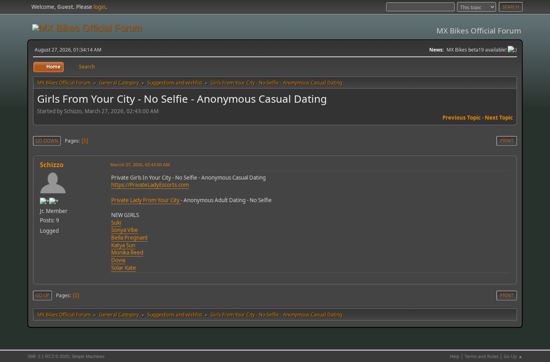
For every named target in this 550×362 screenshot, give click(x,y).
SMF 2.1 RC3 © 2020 (48, 356)
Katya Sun (123, 245)
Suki (116, 222)
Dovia (118, 260)
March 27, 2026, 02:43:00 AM (140, 164)
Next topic (499, 117)
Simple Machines (88, 356)
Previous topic (461, 117)
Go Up (42, 295)
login (99, 6)
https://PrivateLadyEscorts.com (150, 184)
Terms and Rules (481, 356)
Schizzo (52, 164)
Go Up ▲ (513, 356)
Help (454, 356)
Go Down (46, 141)
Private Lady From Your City (146, 200)
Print (506, 141)
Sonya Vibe (124, 230)
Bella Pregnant (129, 237)
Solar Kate (123, 267)
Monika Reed (127, 252)
